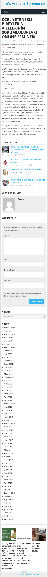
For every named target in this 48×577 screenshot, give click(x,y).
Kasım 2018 (8, 417)
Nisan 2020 (8, 381)
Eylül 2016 (8, 486)
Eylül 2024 (8, 341)
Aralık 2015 (8, 516)
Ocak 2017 (8, 473)
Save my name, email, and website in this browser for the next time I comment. (22, 295)
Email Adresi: (9, 270)
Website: (7, 281)
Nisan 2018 (8, 427)
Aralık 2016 (8, 476)
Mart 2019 (8, 407)
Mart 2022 (8, 354)
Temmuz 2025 (9, 334)
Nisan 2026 (8, 331)
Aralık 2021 (8, 357)
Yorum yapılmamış (37, 41)
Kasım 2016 (8, 480)
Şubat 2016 (8, 509)
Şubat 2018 (8, 430)
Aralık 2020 (8, 371)
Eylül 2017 (8, 447)
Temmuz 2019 (9, 404)
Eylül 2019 (8, 400)
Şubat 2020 (8, 387)
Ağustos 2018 (9, 420)
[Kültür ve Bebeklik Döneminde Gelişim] (39, 534)
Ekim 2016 (8, 483)
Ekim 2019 (8, 397)
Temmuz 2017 (9, 453)
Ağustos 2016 (9, 490)
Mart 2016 (8, 506)
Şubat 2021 (8, 364)
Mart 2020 (8, 384)
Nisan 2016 (8, 503)
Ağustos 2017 (9, 450)
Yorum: (7, 236)
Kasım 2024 (8, 338)
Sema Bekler (6, 41)
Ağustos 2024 (9, 344)
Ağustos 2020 (9, 374)
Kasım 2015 (8, 519)
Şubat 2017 (8, 470)
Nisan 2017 (8, 463)
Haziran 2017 (9, 457)
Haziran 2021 (9, 361)
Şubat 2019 (8, 410)
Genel (26, 41)
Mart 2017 (8, 467)
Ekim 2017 (8, 443)
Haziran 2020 (9, 377)
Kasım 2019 (8, 394)
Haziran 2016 (9, 496)
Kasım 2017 (8, 440)
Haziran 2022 (9, 351)
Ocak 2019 (8, 414)
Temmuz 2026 (9, 328)
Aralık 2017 (8, 437)
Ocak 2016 (8, 513)
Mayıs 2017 (8, 460)
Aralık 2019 (8, 390)
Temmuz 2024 (9, 347)
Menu (5, 12)
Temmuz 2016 (9, 493)
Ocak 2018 (8, 433)
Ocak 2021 (8, 367)
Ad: (6, 259)
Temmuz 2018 (9, 424)
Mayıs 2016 (8, 500)
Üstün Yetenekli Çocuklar (27, 574)
